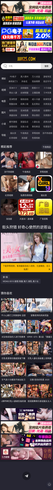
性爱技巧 (47, 126)
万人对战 (36, 76)
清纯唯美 (24, 115)
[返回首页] (49, 484)
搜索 (46, 66)
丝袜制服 (24, 92)
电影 (3, 101)
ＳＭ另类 (47, 92)
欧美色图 (36, 110)
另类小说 (24, 126)
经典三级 (24, 104)
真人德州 (24, 76)
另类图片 (47, 115)
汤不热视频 (47, 133)
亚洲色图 (24, 110)
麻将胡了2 (13, 81)
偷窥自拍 (13, 110)
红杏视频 (13, 137)
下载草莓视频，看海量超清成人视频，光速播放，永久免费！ (26, 267)
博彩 (3, 78)
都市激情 (13, 121)
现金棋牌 (36, 81)
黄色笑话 (36, 126)
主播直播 (36, 92)
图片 (3, 112)
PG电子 (13, 76)
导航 (3, 135)
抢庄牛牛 (47, 81)
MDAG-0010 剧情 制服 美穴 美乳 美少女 (21, 281)
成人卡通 (36, 99)
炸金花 (24, 81)
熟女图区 (36, 115)
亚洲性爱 (13, 99)
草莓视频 (36, 133)
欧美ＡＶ (36, 87)
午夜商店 (24, 133)
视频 (3, 89)
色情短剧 (36, 137)
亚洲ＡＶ (13, 87)
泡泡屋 (24, 137)
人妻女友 (36, 121)
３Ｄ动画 (47, 87)
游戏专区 (47, 76)
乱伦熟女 (36, 104)
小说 (3, 123)
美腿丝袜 (13, 115)
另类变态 (47, 104)
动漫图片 (47, 110)
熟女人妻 (13, 92)
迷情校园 (13, 126)
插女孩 (13, 133)
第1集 (5, 277)
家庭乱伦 (24, 121)
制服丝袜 (13, 104)
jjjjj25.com (26, 59)
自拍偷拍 (24, 87)
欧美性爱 (47, 99)
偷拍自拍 (24, 99)
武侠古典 (47, 121)
